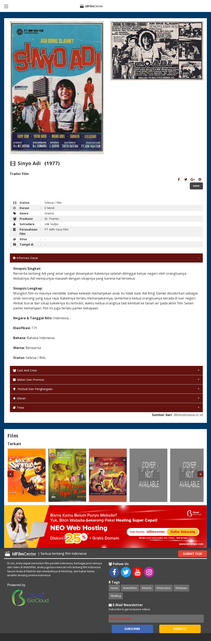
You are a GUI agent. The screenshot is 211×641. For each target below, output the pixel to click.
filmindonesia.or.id (188, 415)
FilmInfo (147, 588)
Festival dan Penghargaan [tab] (35, 389)
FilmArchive (164, 588)
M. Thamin (52, 219)
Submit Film (192, 554)
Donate (180, 629)
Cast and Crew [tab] (27, 370)
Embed (196, 185)
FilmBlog (116, 596)
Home (114, 588)
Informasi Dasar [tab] (27, 258)
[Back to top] (197, 615)
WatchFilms (130, 588)
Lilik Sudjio (52, 224)
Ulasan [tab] (21, 398)
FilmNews (181, 588)
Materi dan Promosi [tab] (30, 380)
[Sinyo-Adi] (179, 179)
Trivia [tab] (20, 407)
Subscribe (132, 629)
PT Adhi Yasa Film (56, 229)
